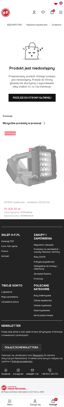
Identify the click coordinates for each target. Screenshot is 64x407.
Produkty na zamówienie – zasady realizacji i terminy (47, 250)
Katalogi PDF (7, 241)
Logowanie (6, 292)
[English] (61, 3)
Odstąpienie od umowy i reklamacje (45, 267)
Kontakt (5, 256)
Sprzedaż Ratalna (42, 273)
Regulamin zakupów (43, 245)
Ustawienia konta (10, 302)
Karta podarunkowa (43, 315)
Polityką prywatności (22, 361)
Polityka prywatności (44, 261)
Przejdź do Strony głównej (32, 97)
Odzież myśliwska (42, 305)
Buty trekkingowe (42, 295)
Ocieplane (56, 24)
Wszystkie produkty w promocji (22, 123)
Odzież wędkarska (43, 300)
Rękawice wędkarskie (36, 24)
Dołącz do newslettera (21, 347)
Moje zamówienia (9, 297)
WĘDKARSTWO (14, 24)
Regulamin (38, 355)
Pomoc (4, 251)
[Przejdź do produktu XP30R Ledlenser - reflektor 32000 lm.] (32, 165)
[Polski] (56, 3)
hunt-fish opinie (9, 246)
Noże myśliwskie (42, 310)
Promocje (38, 278)
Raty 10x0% (40, 257)
